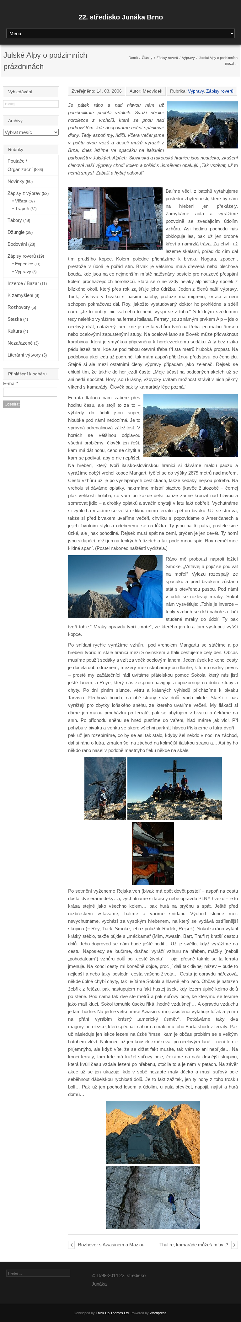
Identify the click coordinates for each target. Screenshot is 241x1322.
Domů (133, 58)
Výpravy (188, 58)
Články (147, 58)
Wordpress (158, 1313)
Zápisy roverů (167, 58)
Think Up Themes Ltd (112, 1313)
